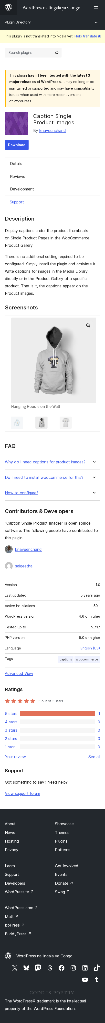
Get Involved (66, 865)
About (10, 823)
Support (17, 202)
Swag (62, 891)
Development (22, 189)
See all (94, 756)
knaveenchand (52, 130)
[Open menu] (97, 7)
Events (61, 874)
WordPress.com (21, 907)
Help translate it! (87, 36)
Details (16, 163)
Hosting (12, 841)
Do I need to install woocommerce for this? (44, 477)
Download (16, 145)
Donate (64, 883)
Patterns (62, 849)
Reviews (17, 176)
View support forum (22, 793)
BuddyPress (18, 933)
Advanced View (19, 673)
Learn (10, 865)
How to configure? (21, 493)
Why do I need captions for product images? (45, 462)
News (10, 832)
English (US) (90, 648)
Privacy (11, 849)
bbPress (15, 925)
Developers (15, 883)
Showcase (64, 823)
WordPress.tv (19, 891)
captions (66, 659)
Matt (12, 916)
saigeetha (23, 566)
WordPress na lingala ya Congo (44, 955)
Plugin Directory (18, 22)
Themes (62, 832)
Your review (15, 756)
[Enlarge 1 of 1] (93, 322)
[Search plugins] (57, 53)
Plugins (61, 841)
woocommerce (87, 659)
